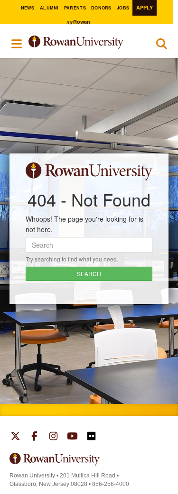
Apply (144, 7)
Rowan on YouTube (72, 437)
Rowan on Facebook (34, 437)
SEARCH (89, 273)
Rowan (78, 21)
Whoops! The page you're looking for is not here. (84, 224)
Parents (75, 8)
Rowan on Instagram (53, 437)
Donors (101, 8)
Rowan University (84, 42)
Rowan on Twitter (15, 437)
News (28, 8)
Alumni (49, 8)
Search (161, 46)
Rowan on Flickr (91, 437)
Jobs (123, 8)
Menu (17, 44)
